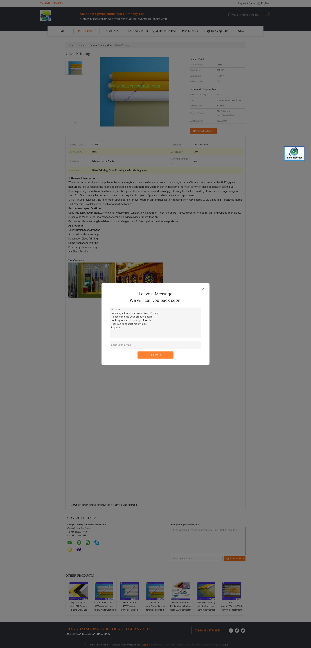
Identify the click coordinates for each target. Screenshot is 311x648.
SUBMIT (155, 355)
